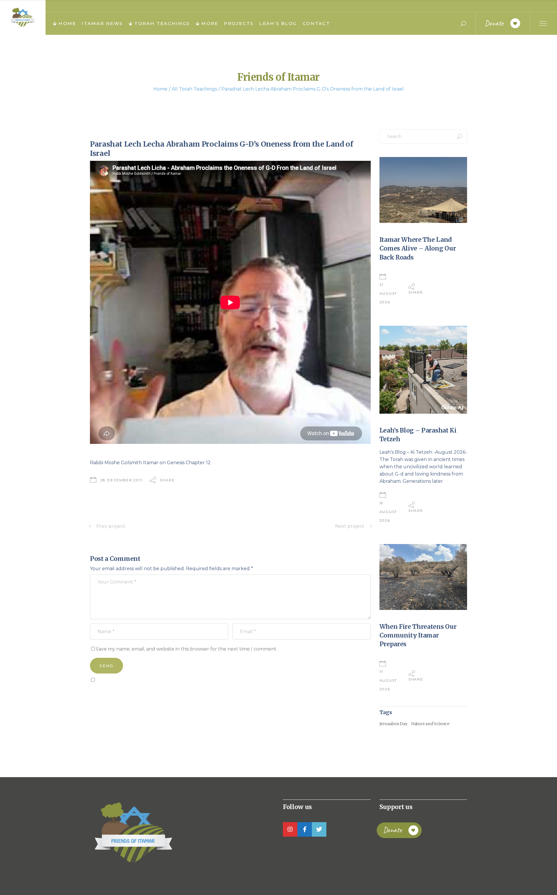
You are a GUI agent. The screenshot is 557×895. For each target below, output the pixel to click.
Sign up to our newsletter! (123, 693)
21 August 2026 (388, 293)
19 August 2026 (388, 512)
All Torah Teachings (194, 89)
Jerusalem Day (393, 723)
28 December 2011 (121, 480)
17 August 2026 (388, 680)
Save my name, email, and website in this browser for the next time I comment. (186, 649)
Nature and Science (430, 723)
